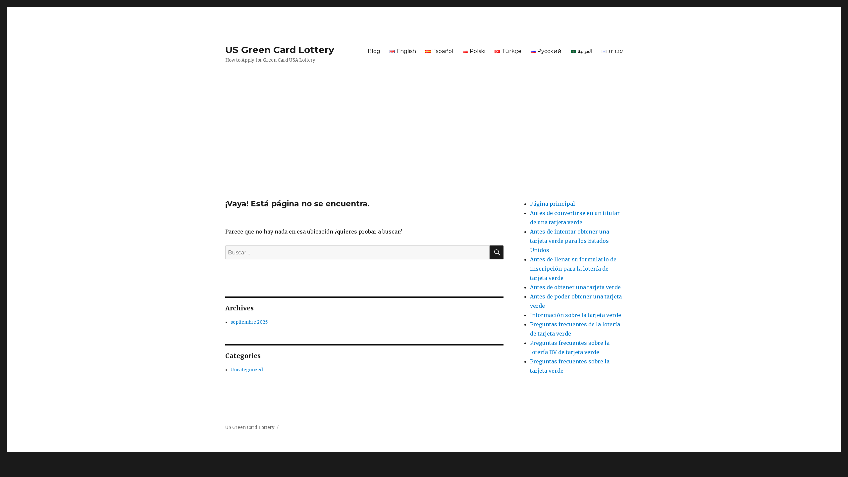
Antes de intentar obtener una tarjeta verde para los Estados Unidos (569, 240)
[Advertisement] (424, 150)
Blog (374, 51)
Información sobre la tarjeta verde (575, 315)
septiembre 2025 (249, 322)
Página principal (552, 203)
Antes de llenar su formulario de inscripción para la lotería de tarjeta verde (573, 268)
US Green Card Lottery (279, 49)
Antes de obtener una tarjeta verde (575, 287)
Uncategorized (247, 370)
